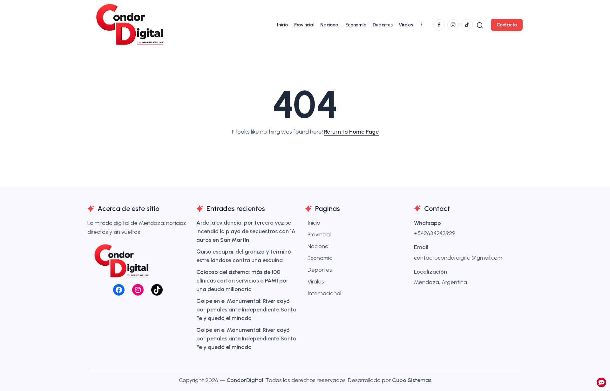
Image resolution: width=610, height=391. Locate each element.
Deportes (320, 269)
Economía (320, 258)
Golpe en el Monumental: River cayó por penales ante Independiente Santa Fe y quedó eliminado (246, 309)
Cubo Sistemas (411, 380)
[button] (480, 24)
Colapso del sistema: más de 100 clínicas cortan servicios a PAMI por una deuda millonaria (242, 281)
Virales (316, 281)
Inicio (314, 222)
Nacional (318, 246)
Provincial (319, 234)
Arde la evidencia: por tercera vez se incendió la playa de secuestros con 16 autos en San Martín (245, 231)
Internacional (324, 293)
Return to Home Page (351, 131)
